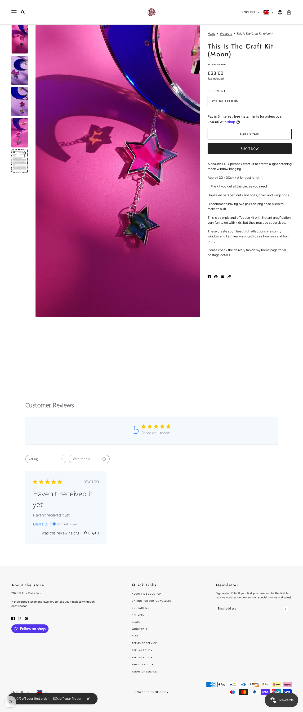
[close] (88, 699)
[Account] (280, 12)
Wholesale (140, 629)
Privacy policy (142, 664)
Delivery (138, 615)
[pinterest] (26, 618)
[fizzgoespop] (151, 12)
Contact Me (140, 608)
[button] (229, 276)
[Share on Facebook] (209, 276)
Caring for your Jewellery (151, 601)
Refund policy (142, 650)
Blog (135, 636)
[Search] (23, 12)
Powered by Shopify (152, 692)
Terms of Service (144, 643)
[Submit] (285, 608)
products (226, 33)
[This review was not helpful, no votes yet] (94, 533)
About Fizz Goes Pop (146, 593)
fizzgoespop (217, 64)
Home (211, 33)
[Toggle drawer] (14, 12)
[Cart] (289, 12)
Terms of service (144, 671)
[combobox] (45, 459)
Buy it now (249, 149)
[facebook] (13, 618)
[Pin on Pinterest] (215, 276)
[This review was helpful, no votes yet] (85, 533)
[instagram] (19, 618)
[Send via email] (222, 276)
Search (137, 622)
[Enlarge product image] (118, 171)
